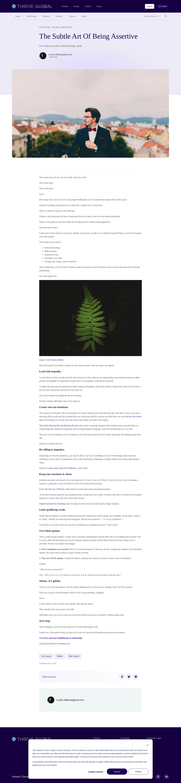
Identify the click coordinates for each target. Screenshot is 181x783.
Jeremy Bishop (57, 360)
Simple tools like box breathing (52, 504)
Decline (138, 771)
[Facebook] (122, 677)
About (99, 6)
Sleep (84, 16)
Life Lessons (46, 656)
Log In (149, 6)
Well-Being (31, 16)
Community (125, 738)
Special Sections (150, 16)
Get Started (162, 6)
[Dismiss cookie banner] (148, 745)
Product (65, 6)
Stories (76, 6)
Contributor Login (153, 738)
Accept (117, 771)
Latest (17, 16)
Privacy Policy (127, 757)
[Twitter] (129, 677)
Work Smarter (62, 27)
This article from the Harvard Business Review (58, 425)
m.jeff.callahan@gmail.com (60, 54)
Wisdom (46, 16)
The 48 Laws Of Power (54, 489)
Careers (88, 6)
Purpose (72, 16)
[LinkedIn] (136, 677)
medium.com (64, 643)
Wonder (59, 16)
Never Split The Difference (65, 468)
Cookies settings (95, 771)
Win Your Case (60, 401)
